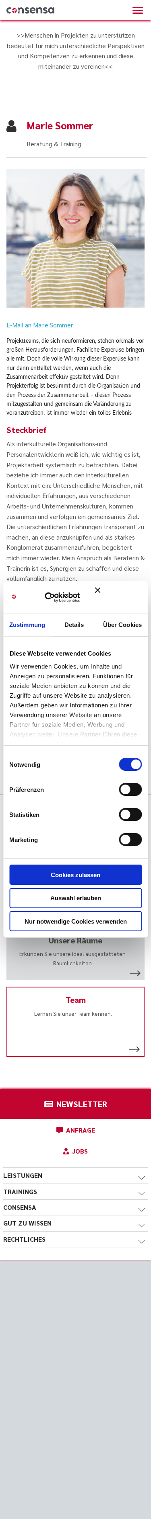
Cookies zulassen (75, 874)
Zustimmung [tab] (27, 624)
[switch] (130, 789)
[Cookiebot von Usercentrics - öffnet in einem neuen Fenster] (56, 597)
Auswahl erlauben (75, 898)
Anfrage (80, 1130)
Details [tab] (74, 624)
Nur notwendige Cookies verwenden (76, 921)
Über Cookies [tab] (122, 624)
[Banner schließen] (118, 597)
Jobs (80, 1151)
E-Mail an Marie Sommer (39, 325)
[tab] (75, 1175)
